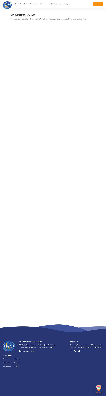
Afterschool (43, 4)
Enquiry (65, 4)
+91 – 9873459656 (27, 351)
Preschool (33, 4)
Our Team (6, 363)
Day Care (54, 4)
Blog (59, 4)
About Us (23, 4)
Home (17, 4)
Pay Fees (98, 4)
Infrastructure (7, 367)
